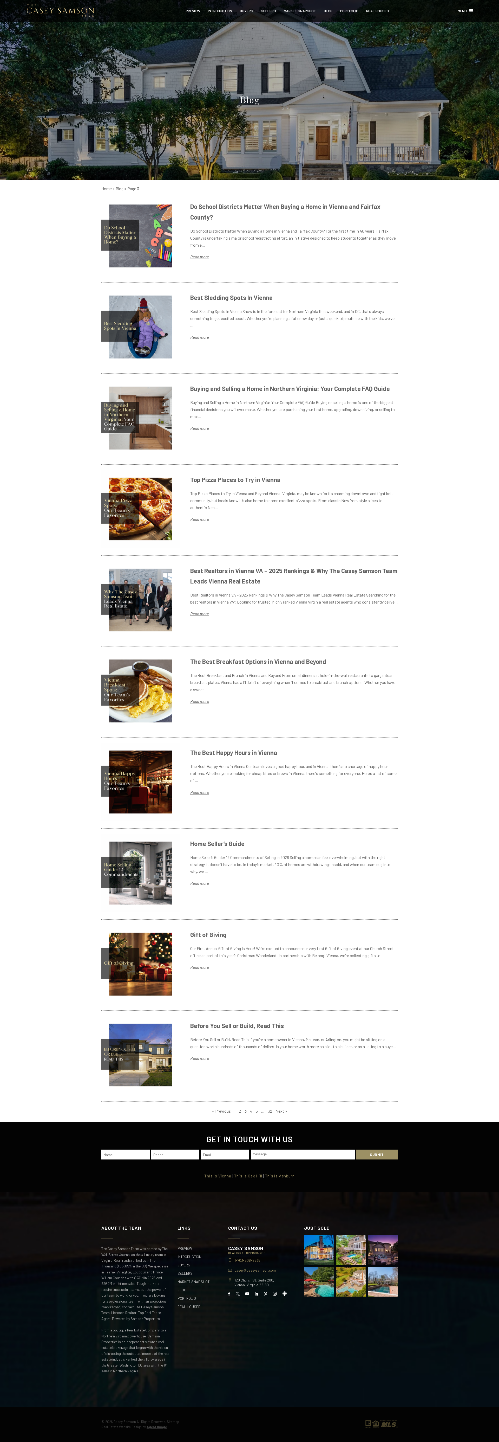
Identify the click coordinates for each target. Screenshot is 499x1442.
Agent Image (157, 1427)
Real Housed (377, 11)
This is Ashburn (280, 1176)
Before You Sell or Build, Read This (237, 1025)
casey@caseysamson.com (255, 1270)
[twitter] (238, 1293)
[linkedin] (256, 1293)
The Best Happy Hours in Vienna (233, 752)
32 (270, 1110)
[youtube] (247, 1293)
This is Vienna (217, 1176)
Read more (199, 256)
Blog (328, 11)
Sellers (268, 11)
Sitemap (173, 1422)
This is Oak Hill (248, 1176)
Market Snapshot (300, 11)
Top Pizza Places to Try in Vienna (235, 479)
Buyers (246, 11)
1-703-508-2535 (247, 1260)
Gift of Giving (208, 934)
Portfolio (349, 11)
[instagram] (275, 1293)
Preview (193, 11)
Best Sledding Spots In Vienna (231, 297)
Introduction (220, 11)
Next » (281, 1110)
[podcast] (285, 1293)
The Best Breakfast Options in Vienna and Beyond (258, 661)
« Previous (221, 1110)
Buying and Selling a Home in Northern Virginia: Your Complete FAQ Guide (290, 388)
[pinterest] (265, 1293)
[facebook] (229, 1293)
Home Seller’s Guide (217, 843)
